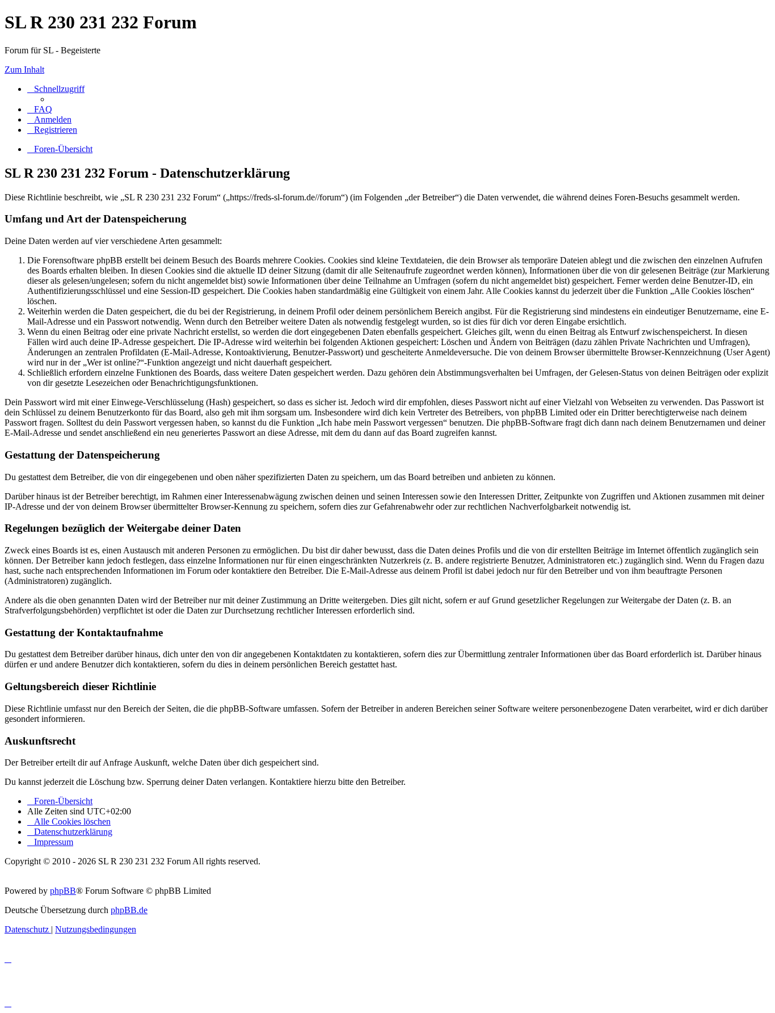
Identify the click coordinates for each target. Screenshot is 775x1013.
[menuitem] (39, 109)
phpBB (63, 891)
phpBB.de (129, 910)
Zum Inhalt (24, 69)
